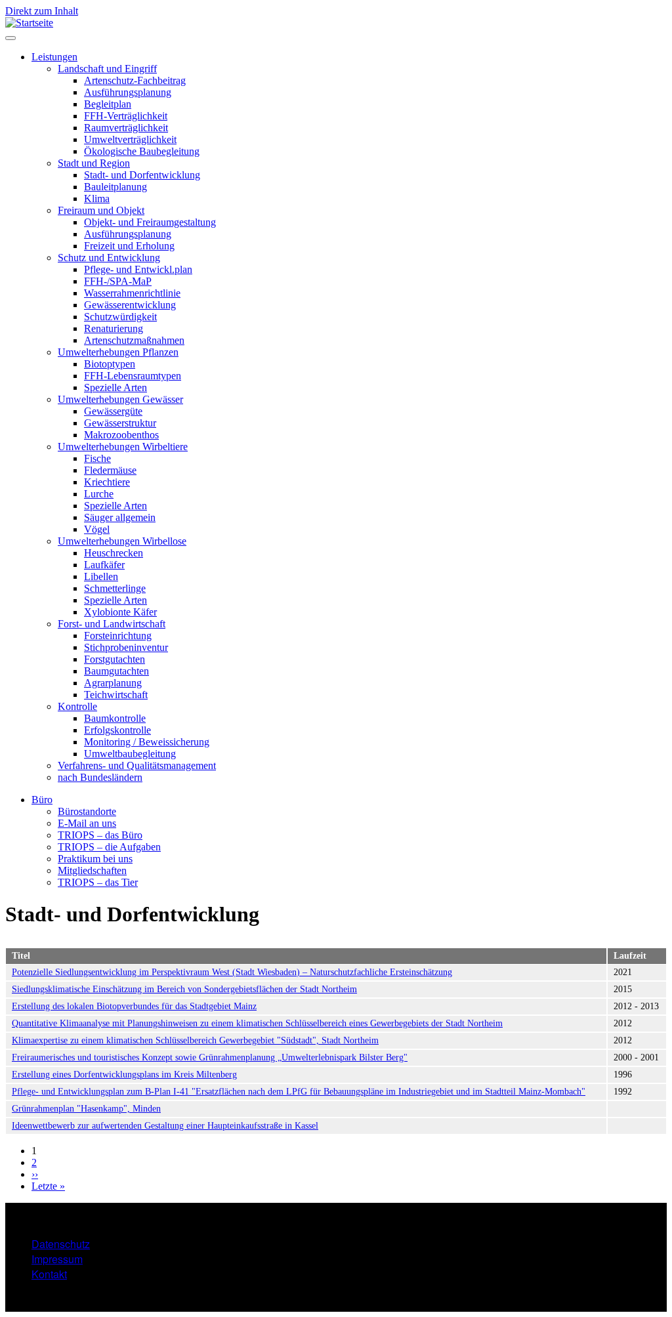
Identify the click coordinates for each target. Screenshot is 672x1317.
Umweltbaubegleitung (130, 753)
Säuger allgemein (120, 517)
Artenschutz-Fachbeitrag (135, 80)
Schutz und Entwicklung (109, 257)
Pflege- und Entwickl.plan (138, 269)
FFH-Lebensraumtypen (132, 375)
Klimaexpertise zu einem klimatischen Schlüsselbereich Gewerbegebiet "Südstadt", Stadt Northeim (195, 1040)
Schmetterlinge (115, 588)
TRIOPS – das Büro (100, 835)
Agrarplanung (113, 682)
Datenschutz (61, 1243)
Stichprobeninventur (126, 647)
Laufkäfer (104, 564)
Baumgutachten (116, 671)
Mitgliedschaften (92, 870)
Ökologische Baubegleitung (142, 151)
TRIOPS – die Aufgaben (109, 846)
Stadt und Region (94, 163)
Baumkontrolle (115, 718)
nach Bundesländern (100, 777)
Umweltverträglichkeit (130, 139)
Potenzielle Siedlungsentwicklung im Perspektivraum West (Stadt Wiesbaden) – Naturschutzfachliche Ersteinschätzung (232, 972)
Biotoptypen (109, 363)
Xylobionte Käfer (120, 611)
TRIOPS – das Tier (98, 882)
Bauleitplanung (115, 186)
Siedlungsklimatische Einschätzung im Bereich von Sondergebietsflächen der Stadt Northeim (184, 989)
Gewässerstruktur (120, 423)
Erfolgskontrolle (117, 730)
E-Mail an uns (87, 823)
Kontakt (49, 1274)
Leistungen (54, 56)
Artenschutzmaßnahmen (134, 340)
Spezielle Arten (115, 387)
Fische (97, 458)
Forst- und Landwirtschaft (111, 623)
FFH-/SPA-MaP (118, 281)
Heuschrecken (113, 552)
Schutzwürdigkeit (120, 316)
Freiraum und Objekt (101, 210)
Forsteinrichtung (118, 635)
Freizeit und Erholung (129, 245)
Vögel (97, 529)
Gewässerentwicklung (130, 304)
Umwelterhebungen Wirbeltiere (123, 446)
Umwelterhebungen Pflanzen (118, 352)
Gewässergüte (113, 411)
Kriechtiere (107, 482)
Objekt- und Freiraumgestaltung (150, 222)
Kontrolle (77, 706)
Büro (42, 799)
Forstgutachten (114, 659)
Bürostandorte (87, 811)
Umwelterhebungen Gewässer (120, 399)
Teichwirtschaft (116, 694)
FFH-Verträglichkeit (125, 115)
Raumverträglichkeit (126, 127)
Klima (97, 198)
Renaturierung (113, 328)
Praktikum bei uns (95, 858)
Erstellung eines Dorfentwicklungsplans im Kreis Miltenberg (124, 1074)
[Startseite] (29, 22)
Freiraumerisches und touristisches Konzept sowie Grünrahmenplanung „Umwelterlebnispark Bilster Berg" (210, 1057)
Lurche (99, 493)
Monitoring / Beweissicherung (146, 741)
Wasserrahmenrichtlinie (132, 293)
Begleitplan (107, 104)
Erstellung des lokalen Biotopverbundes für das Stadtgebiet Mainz (134, 1006)
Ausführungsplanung (127, 92)
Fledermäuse (110, 470)
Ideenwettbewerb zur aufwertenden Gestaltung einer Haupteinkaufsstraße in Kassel (165, 1126)
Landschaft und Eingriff (107, 68)
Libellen (101, 576)
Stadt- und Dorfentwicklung (142, 174)
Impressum (57, 1258)
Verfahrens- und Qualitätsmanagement (137, 765)
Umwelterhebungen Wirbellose (122, 541)
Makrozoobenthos (121, 434)
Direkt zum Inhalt (41, 10)
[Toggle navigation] (10, 38)
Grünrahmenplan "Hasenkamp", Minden (86, 1109)
